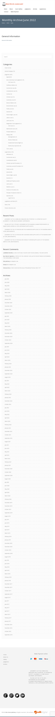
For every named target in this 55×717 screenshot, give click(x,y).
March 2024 (7, 360)
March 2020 (7, 496)
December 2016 (8, 624)
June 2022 (7, 411)
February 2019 (8, 536)
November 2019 (8, 506)
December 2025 (8, 302)
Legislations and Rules (10, 201)
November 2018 (8, 546)
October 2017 (8, 590)
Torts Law (8, 148)
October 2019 (8, 509)
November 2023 (8, 370)
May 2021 (7, 451)
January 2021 (8, 465)
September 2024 (8, 343)
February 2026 (8, 296)
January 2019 (8, 540)
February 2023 (8, 394)
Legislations (43, 9)
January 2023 (8, 397)
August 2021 (8, 441)
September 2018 (8, 553)
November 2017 (8, 587)
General (8, 111)
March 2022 (7, 421)
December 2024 (8, 333)
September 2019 (8, 512)
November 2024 (8, 336)
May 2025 (7, 323)
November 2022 (8, 401)
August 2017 (8, 597)
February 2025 (8, 329)
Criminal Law (9, 97)
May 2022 (7, 414)
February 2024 (8, 363)
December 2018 (8, 543)
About (11, 9)
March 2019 (7, 533)
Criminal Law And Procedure (13, 163)
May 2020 (7, 489)
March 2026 (7, 292)
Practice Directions (9, 208)
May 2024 (7, 353)
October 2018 (8, 550)
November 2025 (8, 306)
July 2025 (7, 316)
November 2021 (8, 431)
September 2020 (8, 475)
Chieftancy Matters (10, 85)
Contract (8, 94)
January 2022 (8, 428)
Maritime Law (9, 187)
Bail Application (11, 137)
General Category (9, 71)
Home (5, 9)
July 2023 (7, 380)
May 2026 (7, 285)
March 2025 (7, 326)
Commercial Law (10, 88)
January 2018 (8, 580)
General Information (11, 36)
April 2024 (7, 357)
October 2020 (8, 472)
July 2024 (7, 346)
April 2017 (7, 611)
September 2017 (8, 594)
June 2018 (7, 563)
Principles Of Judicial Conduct (13, 192)
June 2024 (7, 350)
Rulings (8, 134)
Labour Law (9, 117)
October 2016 (8, 631)
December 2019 (8, 502)
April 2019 (7, 529)
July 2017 (7, 601)
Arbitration (8, 154)
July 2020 (7, 482)
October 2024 (8, 340)
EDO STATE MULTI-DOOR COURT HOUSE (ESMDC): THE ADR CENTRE (31, 253)
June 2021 (7, 448)
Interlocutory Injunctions (14, 145)
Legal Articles (8, 152)
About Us (5, 657)
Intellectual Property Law (12, 181)
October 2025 (8, 309)
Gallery (5, 659)
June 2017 (7, 604)
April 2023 (7, 387)
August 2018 (8, 557)
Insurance (8, 178)
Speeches (8, 195)
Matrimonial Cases (10, 128)
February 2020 (8, 499)
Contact (6, 11)
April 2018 (7, 570)
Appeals (8, 77)
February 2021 (8, 462)
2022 (8, 23)
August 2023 (8, 377)
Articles (35, 9)
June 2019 (7, 523)
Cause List (7, 67)
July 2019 (7, 519)
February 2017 (8, 618)
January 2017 (8, 621)
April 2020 (7, 492)
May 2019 (7, 526)
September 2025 (8, 313)
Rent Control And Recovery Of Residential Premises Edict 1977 (26, 268)
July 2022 (7, 407)
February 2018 (8, 577)
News (6, 204)
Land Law (8, 120)
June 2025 (7, 319)
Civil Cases (10, 82)
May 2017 (7, 607)
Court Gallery (18, 9)
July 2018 (7, 560)
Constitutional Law (10, 91)
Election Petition (12, 140)
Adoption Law (15, 261)
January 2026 (8, 299)
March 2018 (7, 573)
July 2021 (7, 445)
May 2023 (7, 384)
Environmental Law (10, 105)
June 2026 (7, 282)
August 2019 (8, 516)
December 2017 (8, 584)
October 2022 (8, 404)
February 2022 (8, 424)
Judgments (28, 9)
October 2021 (8, 435)
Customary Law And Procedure (13, 166)
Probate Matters (10, 131)
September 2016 (8, 634)
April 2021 (7, 455)
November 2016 (8, 628)
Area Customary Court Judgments (14, 80)
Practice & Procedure (11, 189)
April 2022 (7, 418)
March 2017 (7, 614)
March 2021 (7, 458)
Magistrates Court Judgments (13, 123)
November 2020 (8, 468)
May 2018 (7, 567)
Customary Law (10, 100)
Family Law (9, 108)
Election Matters (10, 103)
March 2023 (7, 390)
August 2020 (8, 479)
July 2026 (7, 279)
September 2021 (8, 438)
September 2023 (8, 374)
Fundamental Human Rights (14, 142)
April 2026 (7, 289)
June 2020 (7, 485)
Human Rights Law (10, 114)
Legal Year (10, 198)
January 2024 (8, 367)
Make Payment (15, 11)
